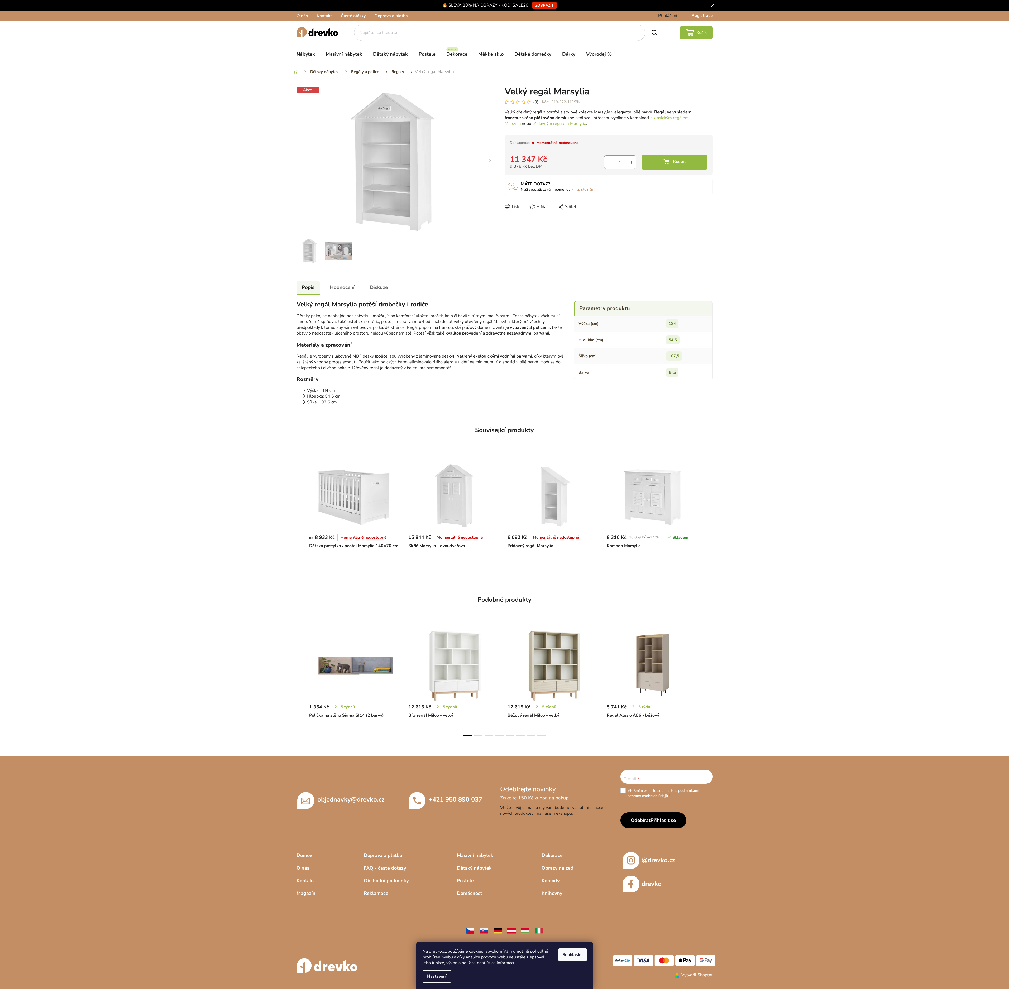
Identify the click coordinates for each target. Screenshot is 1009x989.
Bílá (672, 372)
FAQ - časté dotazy (385, 868)
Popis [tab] (308, 287)
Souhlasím (572, 955)
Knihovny (552, 893)
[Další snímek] (490, 160)
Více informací (500, 963)
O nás (302, 16)
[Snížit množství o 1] (609, 162)
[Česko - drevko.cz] (470, 930)
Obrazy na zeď (557, 868)
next (708, 512)
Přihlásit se (663, 820)
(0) (535, 102)
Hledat (654, 33)
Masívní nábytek (475, 855)
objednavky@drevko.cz (350, 799)
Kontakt (324, 16)
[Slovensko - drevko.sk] (484, 930)
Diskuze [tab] (379, 287)
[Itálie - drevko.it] (539, 930)
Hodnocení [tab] (342, 287)
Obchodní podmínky (386, 880)
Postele (465, 880)
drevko (652, 884)
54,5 (673, 339)
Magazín (306, 893)
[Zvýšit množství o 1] (631, 162)
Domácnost (469, 893)
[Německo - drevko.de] (498, 930)
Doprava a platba (391, 16)
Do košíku (674, 162)
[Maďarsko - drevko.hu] (525, 930)
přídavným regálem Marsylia (559, 124)
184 (672, 323)
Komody (551, 880)
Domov (304, 855)
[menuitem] (305, 54)
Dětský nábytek (474, 868)
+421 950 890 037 (455, 799)
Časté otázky (353, 16)
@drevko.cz (658, 860)
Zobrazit (544, 5)
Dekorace (552, 855)
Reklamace (376, 893)
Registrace (702, 15)
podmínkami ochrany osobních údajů (663, 793)
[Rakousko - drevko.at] (511, 930)
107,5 (674, 356)
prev (301, 512)
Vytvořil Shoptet (697, 975)
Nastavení (437, 976)
